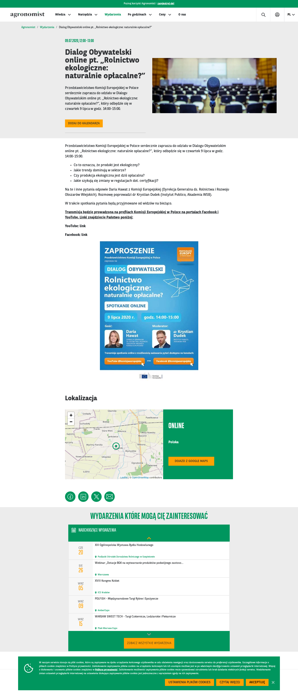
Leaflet (124, 477)
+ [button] (71, 415)
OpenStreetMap (140, 477)
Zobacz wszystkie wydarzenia (149, 643)
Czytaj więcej (230, 682)
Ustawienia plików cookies (189, 682)
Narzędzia (85, 14)
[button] (70, 496)
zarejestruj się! (166, 3)
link (83, 226)
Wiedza (60, 14)
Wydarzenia (113, 14)
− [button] (71, 421)
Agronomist (28, 27)
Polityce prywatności (106, 670)
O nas (182, 14)
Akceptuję (257, 682)
